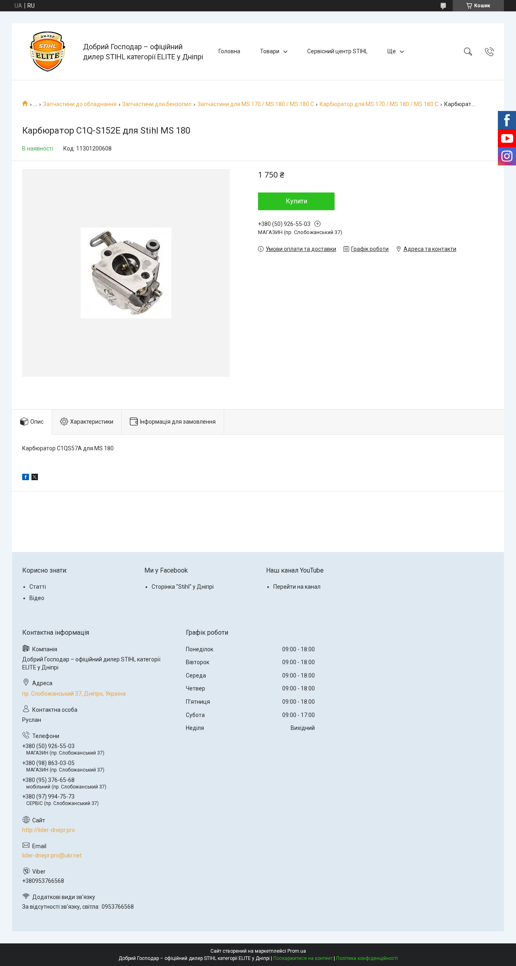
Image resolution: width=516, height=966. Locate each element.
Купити (296, 201)
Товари (269, 51)
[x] (34, 478)
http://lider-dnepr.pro (48, 830)
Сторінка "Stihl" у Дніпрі (183, 586)
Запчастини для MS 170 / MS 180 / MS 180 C (256, 104)
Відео (36, 598)
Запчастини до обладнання (80, 104)
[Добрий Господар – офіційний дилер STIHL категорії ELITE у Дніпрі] (48, 51)
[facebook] (25, 478)
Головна (229, 51)
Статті (37, 586)
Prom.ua (296, 951)
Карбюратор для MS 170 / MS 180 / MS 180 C (379, 104)
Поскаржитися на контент (303, 958)
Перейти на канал (296, 586)
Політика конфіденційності (367, 958)
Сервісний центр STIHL (337, 51)
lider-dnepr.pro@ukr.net (52, 855)
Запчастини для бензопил (156, 104)
